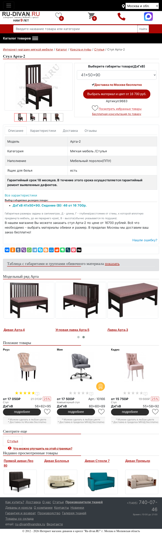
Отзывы (91, 131)
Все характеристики (21, 195)
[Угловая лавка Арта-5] (90, 300)
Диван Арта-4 (23, 330)
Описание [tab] (15, 131)
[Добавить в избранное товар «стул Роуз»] (47, 412)
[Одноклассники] (12, 250)
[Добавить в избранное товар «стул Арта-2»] (95, 108)
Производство (49, 513)
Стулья (12, 441)
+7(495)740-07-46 (121, 16)
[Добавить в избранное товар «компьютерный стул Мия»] (101, 412)
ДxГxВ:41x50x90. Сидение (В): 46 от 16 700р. (50, 205)
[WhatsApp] (29, 250)
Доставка (70, 131)
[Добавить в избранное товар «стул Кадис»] (155, 412)
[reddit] (57, 250)
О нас (46, 502)
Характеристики (43, 131)
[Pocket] (73, 250)
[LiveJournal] (68, 250)
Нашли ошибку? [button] (144, 240)
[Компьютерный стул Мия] (81, 367)
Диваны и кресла (18, 508)
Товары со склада (19, 519)
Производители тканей (84, 502)
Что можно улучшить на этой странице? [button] (42, 448)
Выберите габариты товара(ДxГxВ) (116, 66)
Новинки (77, 508)
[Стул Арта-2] (38, 86)
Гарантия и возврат (20, 513)
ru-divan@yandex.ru (30, 524)
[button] (20, 38)
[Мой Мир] (51, 250)
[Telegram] (34, 250)
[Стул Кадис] (135, 367)
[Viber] (23, 250)
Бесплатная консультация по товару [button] (116, 114)
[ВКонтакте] (7, 250)
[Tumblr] (18, 250)
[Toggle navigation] (8, 5)
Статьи (58, 502)
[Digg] (79, 250)
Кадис (115, 349)
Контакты (61, 508)
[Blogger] (45, 250)
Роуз (6, 349)
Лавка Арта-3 (127, 330)
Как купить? (14, 502)
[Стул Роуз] (27, 367)
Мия (60, 349)
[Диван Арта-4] (38, 300)
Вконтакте (55, 524)
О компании (43, 508)
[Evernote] (62, 250)
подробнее (22, 411)
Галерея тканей (74, 513)
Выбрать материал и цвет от (116, 94)
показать (112, 263)
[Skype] (40, 250)
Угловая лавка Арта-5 (82, 330)
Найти (143, 29)
